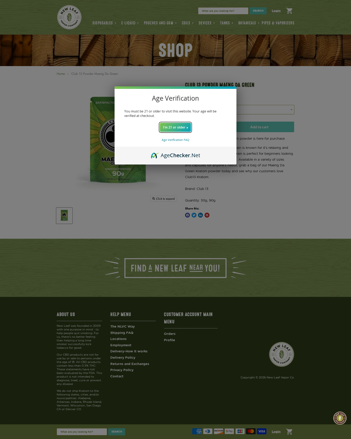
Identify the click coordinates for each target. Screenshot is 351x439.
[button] (340, 418)
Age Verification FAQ (175, 140)
